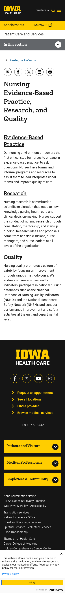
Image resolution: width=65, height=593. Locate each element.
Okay (32, 582)
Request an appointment (35, 393)
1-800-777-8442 (32, 425)
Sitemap (9, 538)
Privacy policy (10, 573)
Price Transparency (16, 532)
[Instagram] (50, 378)
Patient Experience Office (19, 517)
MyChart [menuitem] (40, 25)
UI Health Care (26, 538)
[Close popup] (61, 553)
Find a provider (28, 406)
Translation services (16, 512)
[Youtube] (38, 378)
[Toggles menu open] (59, 10)
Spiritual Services (14, 527)
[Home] (14, 10)
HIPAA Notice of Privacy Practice (24, 501)
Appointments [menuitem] (14, 25)
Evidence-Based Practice (23, 140)
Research (15, 193)
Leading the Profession (23, 60)
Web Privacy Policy (16, 506)
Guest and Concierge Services (22, 522)
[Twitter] (26, 378)
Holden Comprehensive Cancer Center (27, 548)
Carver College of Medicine (20, 543)
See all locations (29, 399)
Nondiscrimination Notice (20, 496)
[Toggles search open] (54, 10)
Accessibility (38, 506)
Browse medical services (35, 413)
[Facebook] (15, 378)
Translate (40, 10)
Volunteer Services (39, 527)
